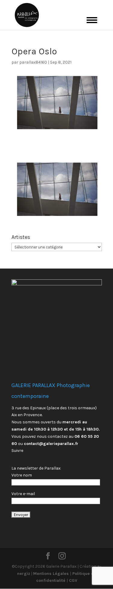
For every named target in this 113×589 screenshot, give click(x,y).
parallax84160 (33, 62)
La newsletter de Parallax (36, 468)
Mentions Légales (51, 573)
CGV (72, 580)
